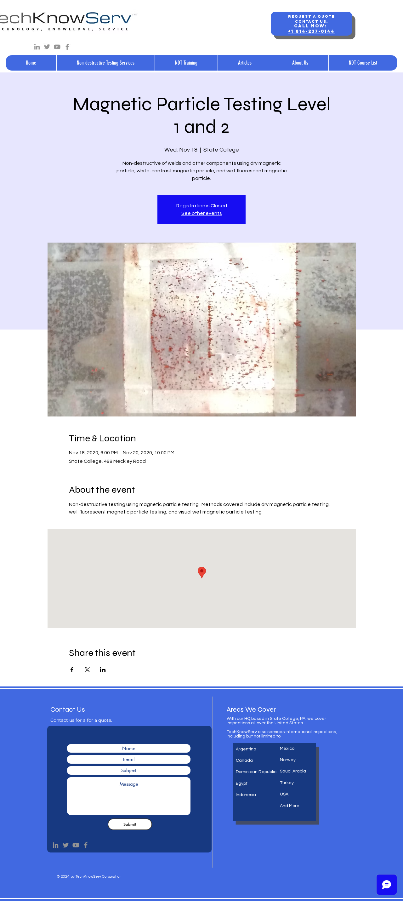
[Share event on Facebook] (72, 669)
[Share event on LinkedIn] (103, 669)
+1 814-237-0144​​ (311, 31)
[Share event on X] (87, 669)
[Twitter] (47, 47)
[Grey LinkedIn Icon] (37, 47)
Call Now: (311, 26)
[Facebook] (67, 47)
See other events (201, 213)
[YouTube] (57, 47)
